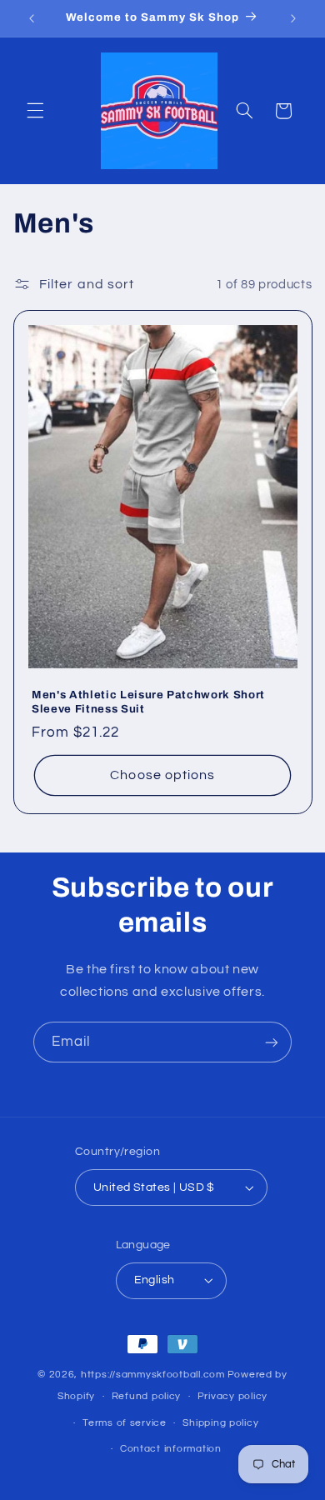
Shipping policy (220, 1423)
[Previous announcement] (31, 18)
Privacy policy (233, 1396)
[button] (35, 111)
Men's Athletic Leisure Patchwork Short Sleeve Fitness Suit (148, 701)
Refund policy (147, 1396)
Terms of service (124, 1423)
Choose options (162, 775)
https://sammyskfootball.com (153, 1374)
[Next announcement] (293, 18)
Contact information (171, 1448)
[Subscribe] (271, 1042)
